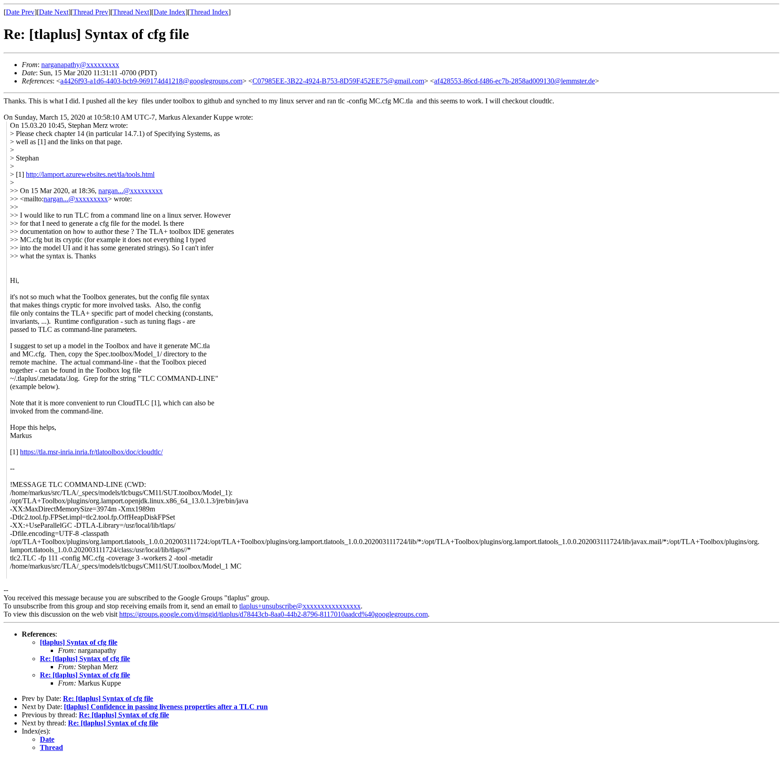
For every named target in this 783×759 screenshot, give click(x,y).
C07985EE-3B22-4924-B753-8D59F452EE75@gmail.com (338, 81)
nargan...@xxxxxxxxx (130, 191)
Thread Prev (90, 12)
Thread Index (209, 12)
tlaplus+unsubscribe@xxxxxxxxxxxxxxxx (300, 606)
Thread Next (131, 12)
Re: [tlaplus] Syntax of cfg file (85, 658)
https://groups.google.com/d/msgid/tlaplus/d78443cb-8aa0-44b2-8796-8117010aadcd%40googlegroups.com (273, 614)
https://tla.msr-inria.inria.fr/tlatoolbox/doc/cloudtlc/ (91, 452)
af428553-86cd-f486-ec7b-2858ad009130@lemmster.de (514, 81)
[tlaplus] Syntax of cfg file (78, 642)
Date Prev (20, 12)
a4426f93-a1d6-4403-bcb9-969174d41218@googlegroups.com (151, 81)
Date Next (53, 12)
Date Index (169, 12)
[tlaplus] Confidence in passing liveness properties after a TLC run (166, 706)
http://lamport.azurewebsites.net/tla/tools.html (90, 174)
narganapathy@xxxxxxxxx (80, 64)
